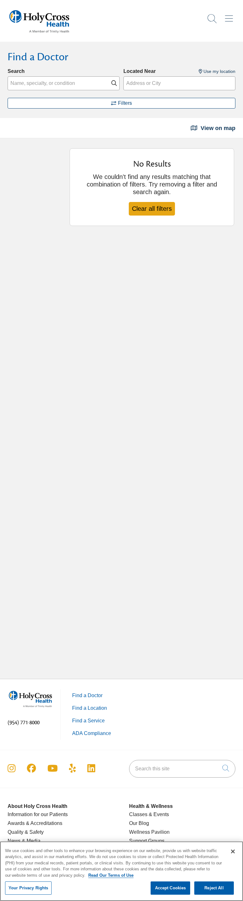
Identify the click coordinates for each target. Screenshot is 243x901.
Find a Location (89, 708)
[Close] (233, 851)
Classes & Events (149, 814)
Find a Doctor (87, 695)
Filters (125, 103)
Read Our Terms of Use (111, 875)
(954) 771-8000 (24, 722)
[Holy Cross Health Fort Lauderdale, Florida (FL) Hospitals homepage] (39, 34)
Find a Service (88, 720)
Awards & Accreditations (35, 823)
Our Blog (139, 823)
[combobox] (64, 83)
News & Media (24, 841)
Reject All (213, 888)
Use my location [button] (218, 71)
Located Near (139, 71)
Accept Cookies (170, 888)
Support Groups (147, 841)
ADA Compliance (91, 733)
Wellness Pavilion (149, 832)
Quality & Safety (26, 832)
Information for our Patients (38, 814)
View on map (217, 128)
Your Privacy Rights (28, 888)
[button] (230, 16)
